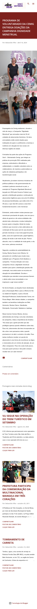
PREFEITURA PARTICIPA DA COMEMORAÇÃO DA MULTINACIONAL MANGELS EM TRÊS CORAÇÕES (16, 492)
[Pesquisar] (28, 3)
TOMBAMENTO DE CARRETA (13, 541)
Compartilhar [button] (26, 358)
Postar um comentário (10, 374)
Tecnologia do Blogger (19, 603)
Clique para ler (8, 450)
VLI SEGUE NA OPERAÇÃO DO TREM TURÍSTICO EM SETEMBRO (17, 419)
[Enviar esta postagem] (3, 358)
